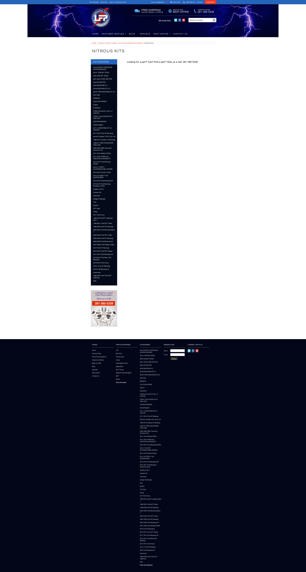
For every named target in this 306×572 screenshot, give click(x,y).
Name (166, 351)
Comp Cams (120, 357)
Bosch (118, 379)
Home (94, 43)
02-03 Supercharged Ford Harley (130, 43)
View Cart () (194, 2)
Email (166, 354)
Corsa (118, 360)
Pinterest (183, 20)
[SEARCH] (214, 20)
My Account (104, 2)
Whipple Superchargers (123, 373)
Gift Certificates (94, 2)
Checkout (210, 2)
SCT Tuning (120, 370)
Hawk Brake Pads (122, 363)
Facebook (179, 20)
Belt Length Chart (165, 20)
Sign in (111, 2)
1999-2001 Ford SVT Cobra (107, 43)
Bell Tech (119, 353)
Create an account (120, 2)
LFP (117, 350)
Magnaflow (119, 366)
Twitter (175, 20)
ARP (117, 376)
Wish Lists (176, 2)
